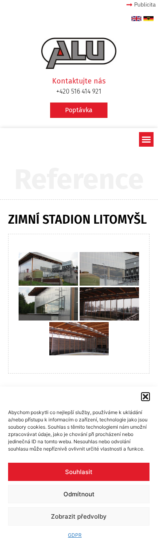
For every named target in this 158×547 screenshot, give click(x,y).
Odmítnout (79, 494)
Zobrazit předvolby (79, 516)
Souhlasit (79, 472)
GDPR (75, 535)
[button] (145, 397)
